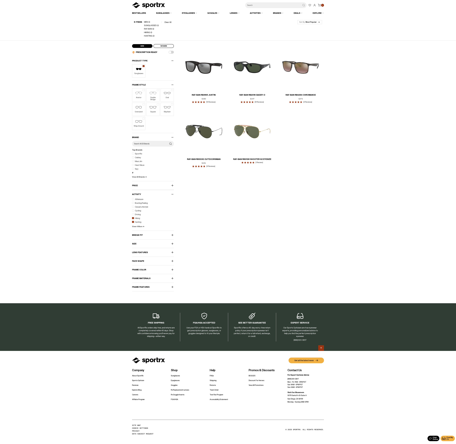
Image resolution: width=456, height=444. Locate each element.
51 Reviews (259, 102)
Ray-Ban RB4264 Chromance (301, 95)
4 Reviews (308, 102)
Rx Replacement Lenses (180, 390)
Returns (213, 385)
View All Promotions (256, 385)
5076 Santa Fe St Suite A (297, 395)
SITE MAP (136, 425)
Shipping (213, 380)
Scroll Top (321, 348)
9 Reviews (211, 166)
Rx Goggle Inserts (177, 394)
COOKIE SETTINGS (140, 428)
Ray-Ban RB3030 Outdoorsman (204, 159)
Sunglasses (175, 376)
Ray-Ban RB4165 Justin (204, 95)
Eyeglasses (175, 380)
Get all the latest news (304, 360)
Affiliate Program (138, 399)
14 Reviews (211, 102)
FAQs (212, 376)
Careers (135, 394)
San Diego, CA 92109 (295, 399)
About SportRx (137, 376)
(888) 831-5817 (293, 379)
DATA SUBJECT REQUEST (142, 434)
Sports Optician (138, 380)
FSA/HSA (174, 399)
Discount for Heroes (256, 380)
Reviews (135, 385)
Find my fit (449, 438)
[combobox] (275, 5)
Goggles (174, 385)
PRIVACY (136, 431)
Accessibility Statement (219, 399)
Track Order (214, 390)
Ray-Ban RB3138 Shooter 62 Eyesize (252, 159)
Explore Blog (136, 390)
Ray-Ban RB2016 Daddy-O (252, 95)
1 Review (259, 162)
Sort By (302, 22)
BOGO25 (252, 376)
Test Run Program (216, 394)
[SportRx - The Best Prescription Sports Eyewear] (148, 5)
